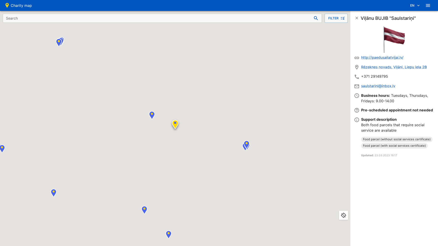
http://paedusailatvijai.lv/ (382, 57)
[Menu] (428, 5)
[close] (356, 18)
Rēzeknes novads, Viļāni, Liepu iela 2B (394, 67)
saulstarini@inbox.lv (378, 86)
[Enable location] (343, 215)
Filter (333, 18)
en (412, 5)
